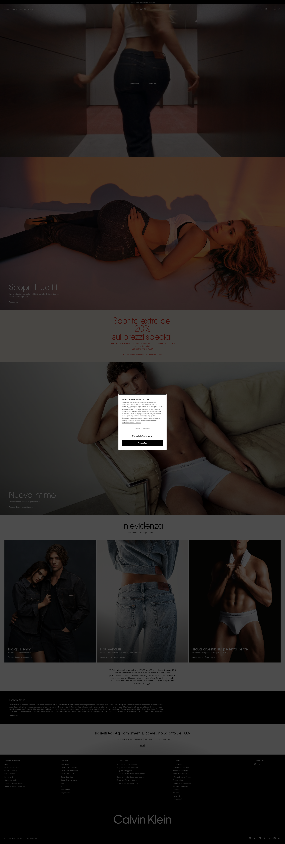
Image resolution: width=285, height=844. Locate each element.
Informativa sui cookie (149, 420)
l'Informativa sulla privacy (131, 423)
